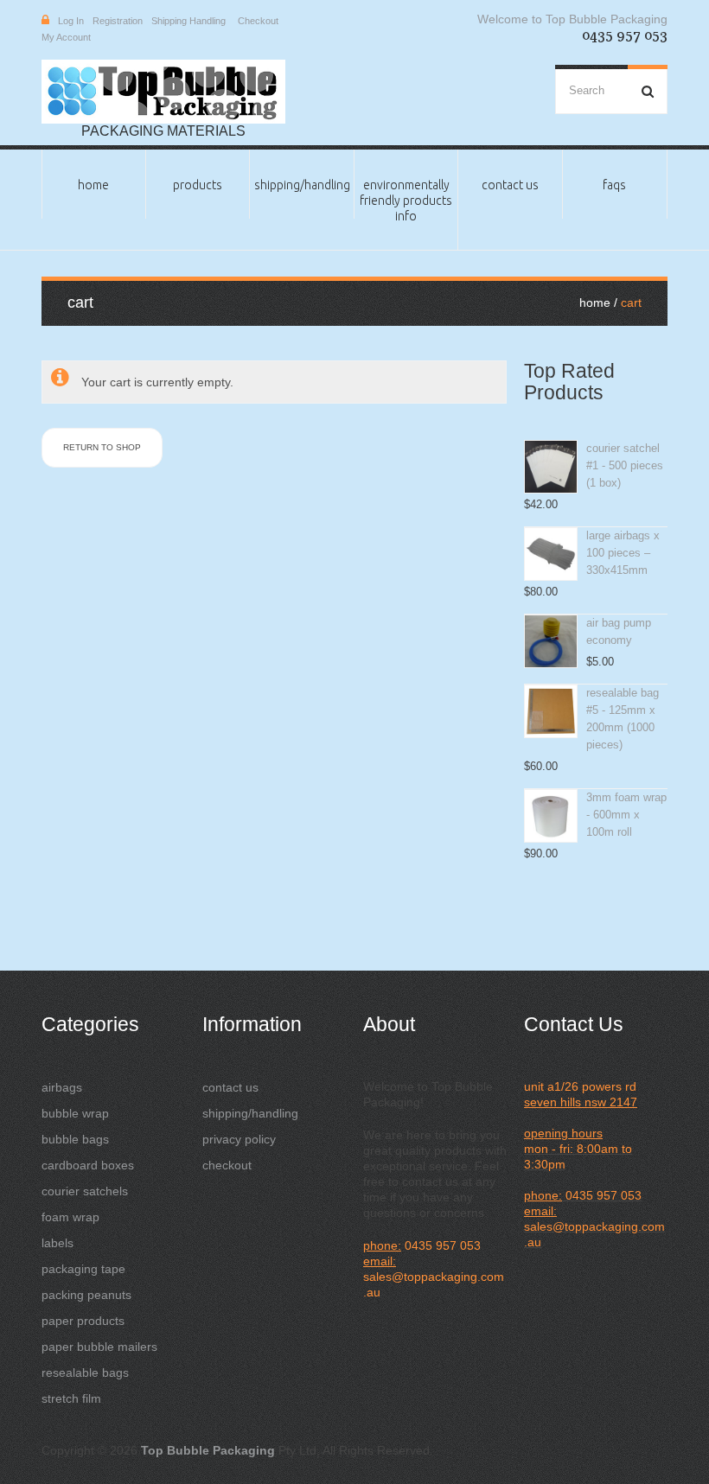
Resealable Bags (85, 1372)
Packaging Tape (83, 1269)
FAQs (614, 185)
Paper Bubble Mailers (99, 1346)
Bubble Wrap (75, 1113)
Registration (118, 21)
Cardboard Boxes (88, 1165)
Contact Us (510, 185)
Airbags (62, 1087)
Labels (57, 1243)
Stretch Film (71, 1398)
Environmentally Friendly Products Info (406, 200)
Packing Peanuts (86, 1295)
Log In (71, 21)
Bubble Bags (75, 1139)
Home (93, 185)
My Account (66, 37)
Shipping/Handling (302, 185)
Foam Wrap (70, 1217)
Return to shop (102, 447)
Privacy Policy (239, 1139)
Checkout (258, 21)
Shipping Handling (188, 21)
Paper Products (83, 1321)
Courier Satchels (85, 1191)
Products (197, 185)
